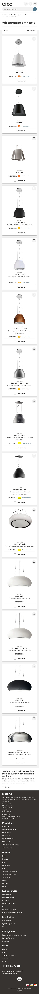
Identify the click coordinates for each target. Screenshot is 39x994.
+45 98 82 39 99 (7, 808)
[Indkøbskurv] (30, 4)
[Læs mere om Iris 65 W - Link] (19, 532)
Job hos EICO (6, 958)
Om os (4, 949)
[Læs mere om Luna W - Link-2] (19, 264)
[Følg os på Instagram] (7, 966)
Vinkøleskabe (6, 833)
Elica (3, 862)
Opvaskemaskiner (8, 839)
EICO (4, 856)
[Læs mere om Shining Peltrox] (19, 424)
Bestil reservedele (8, 897)
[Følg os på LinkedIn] (11, 966)
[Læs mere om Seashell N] (19, 688)
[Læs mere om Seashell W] (19, 584)
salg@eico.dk (6, 810)
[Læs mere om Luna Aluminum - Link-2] (19, 371)
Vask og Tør (6, 842)
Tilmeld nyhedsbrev (8, 955)
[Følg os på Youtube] (18, 966)
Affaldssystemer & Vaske (10, 845)
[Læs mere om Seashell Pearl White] (19, 636)
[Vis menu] (35, 4)
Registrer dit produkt (9, 909)
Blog (3, 927)
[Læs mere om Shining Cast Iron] (19, 479)
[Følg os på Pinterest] (15, 966)
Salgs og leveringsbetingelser (12, 912)
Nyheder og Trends (8, 924)
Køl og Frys (6, 836)
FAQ (3, 906)
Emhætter (5, 826)
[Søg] (35, 9)
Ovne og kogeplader (9, 830)
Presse (4, 961)
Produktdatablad (26, 76)
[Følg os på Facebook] (3, 966)
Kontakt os (5, 900)
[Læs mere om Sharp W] (19, 60)
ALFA (4, 886)
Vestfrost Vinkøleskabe (10, 871)
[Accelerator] (12, 4)
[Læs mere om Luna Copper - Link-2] (19, 318)
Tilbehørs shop (7, 848)
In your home (6, 921)
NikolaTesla (6, 865)
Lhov (3, 868)
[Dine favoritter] (26, 4)
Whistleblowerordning (10, 973)
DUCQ (4, 880)
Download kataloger (9, 903)
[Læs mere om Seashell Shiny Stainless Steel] (19, 740)
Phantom (5, 859)
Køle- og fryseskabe (8, 938)
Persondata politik (8, 971)
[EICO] (19, 979)
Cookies (18, 971)
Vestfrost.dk (6, 877)
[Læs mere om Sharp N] (19, 110)
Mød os (4, 952)
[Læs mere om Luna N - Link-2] (19, 210)
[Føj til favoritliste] (34, 39)
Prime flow (5, 941)
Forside (4, 15)
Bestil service (6, 894)
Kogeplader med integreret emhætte (14, 935)
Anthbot (5, 883)
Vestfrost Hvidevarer (9, 874)
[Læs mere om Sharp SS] (19, 159)
